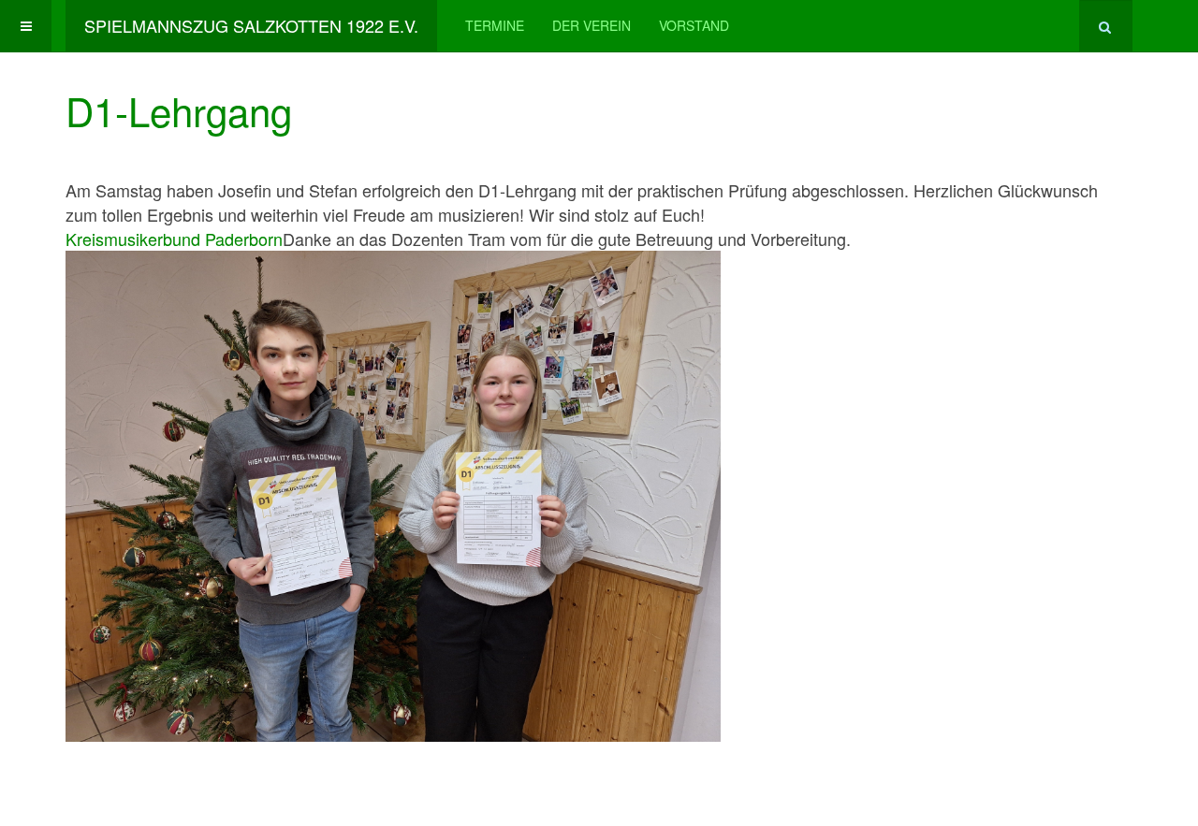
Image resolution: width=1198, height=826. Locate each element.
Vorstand (694, 25)
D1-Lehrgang (179, 110)
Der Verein (591, 25)
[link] (174, 238)
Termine (494, 25)
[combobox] (1106, 25)
